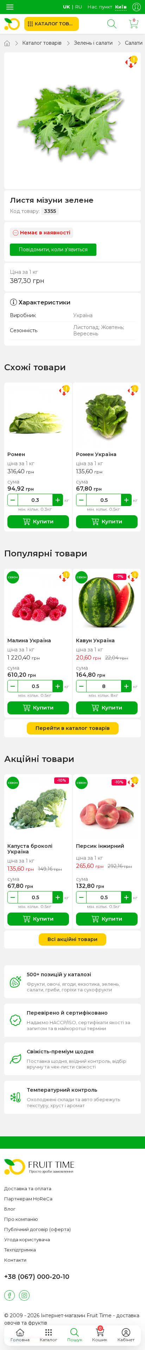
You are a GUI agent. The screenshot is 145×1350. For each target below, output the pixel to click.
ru (78, 7)
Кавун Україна (95, 640)
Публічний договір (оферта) (37, 1229)
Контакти (15, 1260)
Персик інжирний (100, 846)
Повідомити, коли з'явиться (53, 249)
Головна (20, 1339)
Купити (43, 521)
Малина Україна (29, 640)
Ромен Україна (96, 454)
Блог (9, 1209)
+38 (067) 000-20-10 (36, 1277)
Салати (134, 43)
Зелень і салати (93, 43)
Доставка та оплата (27, 1188)
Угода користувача (27, 1239)
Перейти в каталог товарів (73, 728)
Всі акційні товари (72, 939)
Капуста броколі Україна (29, 849)
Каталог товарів (42, 43)
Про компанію (21, 1219)
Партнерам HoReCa (28, 1198)
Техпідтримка (20, 1250)
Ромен (16, 454)
